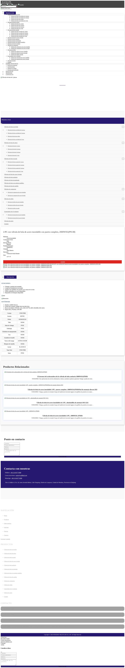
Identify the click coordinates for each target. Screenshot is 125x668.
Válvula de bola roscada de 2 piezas (19, 33)
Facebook (3, 539)
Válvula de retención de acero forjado (20, 59)
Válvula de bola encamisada (14, 40)
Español (21, 4)
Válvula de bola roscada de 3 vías (19, 36)
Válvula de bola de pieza (13, 22)
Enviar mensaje (62, 456)
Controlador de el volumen (13, 56)
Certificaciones (11, 66)
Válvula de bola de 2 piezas (17, 25)
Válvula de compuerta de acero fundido (20, 47)
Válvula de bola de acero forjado (15, 37)
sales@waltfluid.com (7, 3)
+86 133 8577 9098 (6, 1)
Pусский (15, 4)
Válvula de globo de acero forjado (19, 53)
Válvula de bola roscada (13, 30)
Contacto (9, 74)
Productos (10, 13)
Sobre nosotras (12, 63)
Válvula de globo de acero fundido (19, 51)
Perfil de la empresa (12, 65)
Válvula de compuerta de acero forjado (20, 48)
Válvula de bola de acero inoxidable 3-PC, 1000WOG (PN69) (63, 415)
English (4, 4)
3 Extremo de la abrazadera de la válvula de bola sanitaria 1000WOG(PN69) (62, 376)
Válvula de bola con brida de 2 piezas (20, 16)
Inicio (8, 11)
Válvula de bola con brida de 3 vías (19, 20)
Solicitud (9, 71)
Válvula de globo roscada (17, 54)
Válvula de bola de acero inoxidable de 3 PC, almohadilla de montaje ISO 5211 (62, 402)
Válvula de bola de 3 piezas (17, 27)
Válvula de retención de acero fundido (20, 57)
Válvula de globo (11, 50)
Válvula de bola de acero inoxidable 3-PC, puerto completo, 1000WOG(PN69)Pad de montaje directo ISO (62, 389)
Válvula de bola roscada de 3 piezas (19, 34)
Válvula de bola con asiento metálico (16, 42)
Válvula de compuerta (12, 45)
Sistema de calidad (11, 68)
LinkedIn (8, 539)
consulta (63, 262)
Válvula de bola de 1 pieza (17, 23)
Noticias (9, 73)
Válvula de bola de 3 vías (17, 28)
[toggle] (1, 123)
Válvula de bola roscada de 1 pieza (19, 31)
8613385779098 (5, 638)
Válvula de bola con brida (13, 14)
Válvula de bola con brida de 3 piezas (20, 17)
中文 (9, 4)
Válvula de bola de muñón (13, 43)
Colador (6, 224)
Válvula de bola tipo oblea (17, 19)
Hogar (5, 515)
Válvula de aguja (11, 60)
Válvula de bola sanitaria (13, 39)
